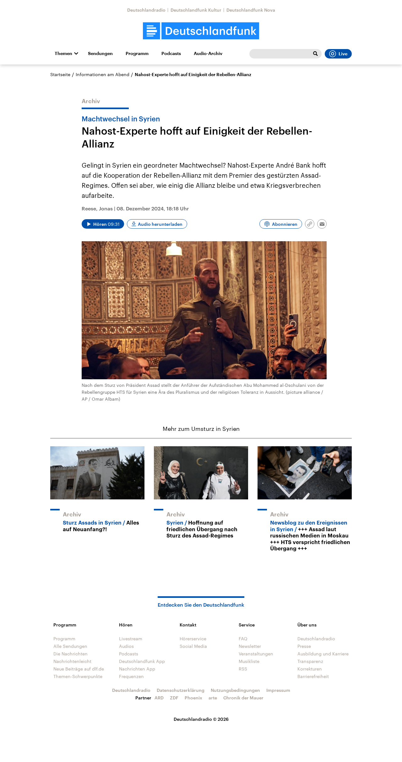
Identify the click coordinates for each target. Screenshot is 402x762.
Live (343, 54)
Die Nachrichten (70, 653)
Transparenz (310, 661)
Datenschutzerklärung (180, 690)
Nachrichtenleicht (72, 661)
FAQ (243, 638)
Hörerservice (193, 638)
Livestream (130, 638)
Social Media (193, 646)
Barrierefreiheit (313, 676)
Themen (63, 53)
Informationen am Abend (102, 74)
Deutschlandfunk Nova (250, 10)
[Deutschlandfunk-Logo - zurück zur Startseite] (201, 31)
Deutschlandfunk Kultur (196, 10)
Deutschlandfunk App (142, 661)
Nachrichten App (137, 668)
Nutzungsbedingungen (235, 690)
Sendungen (100, 53)
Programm (137, 53)
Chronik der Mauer (243, 697)
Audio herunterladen (160, 224)
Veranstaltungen (256, 653)
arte (213, 697)
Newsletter (250, 646)
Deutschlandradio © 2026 (201, 719)
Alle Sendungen (70, 646)
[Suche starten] (315, 53)
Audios (126, 646)
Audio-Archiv (208, 53)
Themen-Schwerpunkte (77, 676)
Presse (304, 646)
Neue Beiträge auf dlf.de (78, 668)
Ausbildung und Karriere (323, 653)
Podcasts (171, 53)
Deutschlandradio (146, 10)
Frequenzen (131, 676)
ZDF (174, 697)
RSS (243, 668)
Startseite (60, 74)
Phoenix (193, 697)
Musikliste (249, 661)
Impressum (278, 690)
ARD (159, 697)
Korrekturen (309, 668)
